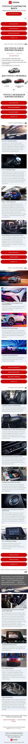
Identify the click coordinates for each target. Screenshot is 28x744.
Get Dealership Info (14, 13)
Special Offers (14, 257)
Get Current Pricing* (14, 55)
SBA (23, 742)
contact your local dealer (15, 728)
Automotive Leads (13, 742)
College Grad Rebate (14, 107)
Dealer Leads (6, 742)
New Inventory (14, 24)
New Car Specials (14, 252)
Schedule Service (14, 554)
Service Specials (13, 559)
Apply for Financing (14, 367)
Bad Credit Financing (14, 376)
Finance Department (14, 372)
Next (25, 83)
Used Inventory (13, 28)
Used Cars (19, 742)
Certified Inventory (14, 33)
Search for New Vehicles (9, 719)
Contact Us (14, 37)
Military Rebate (13, 112)
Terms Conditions (11, 737)
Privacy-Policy (17, 737)
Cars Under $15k (13, 102)
